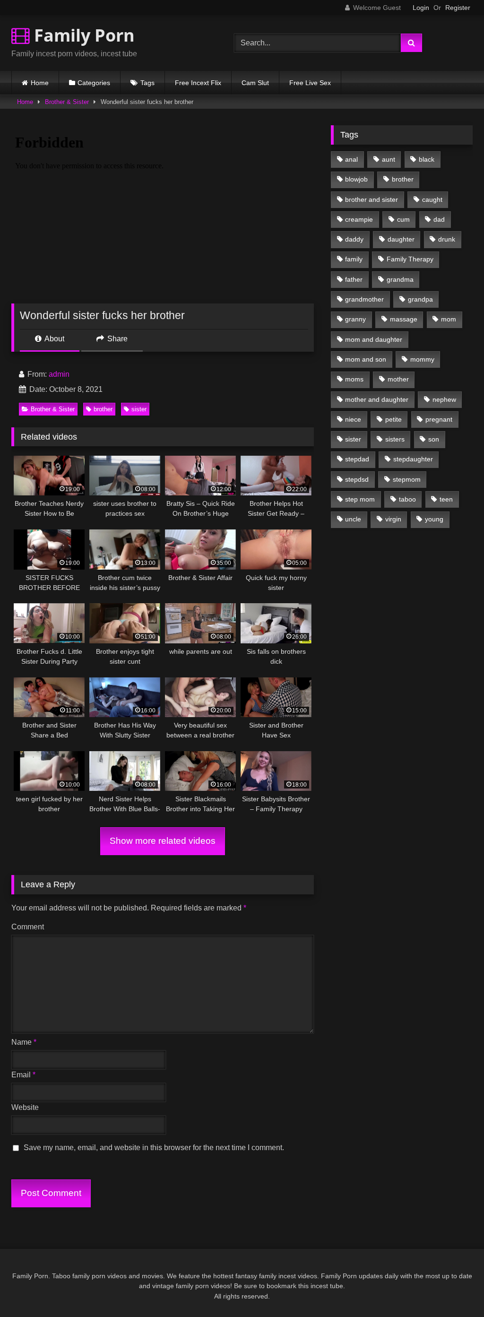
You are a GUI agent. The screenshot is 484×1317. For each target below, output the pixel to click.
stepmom (407, 479)
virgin (393, 519)
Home (40, 83)
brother (103, 409)
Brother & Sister (67, 101)
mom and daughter (373, 339)
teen (446, 499)
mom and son (365, 359)
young (434, 519)
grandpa (420, 299)
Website (25, 1107)
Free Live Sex (310, 83)
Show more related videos (163, 841)
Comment (27, 927)
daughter (401, 239)
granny (355, 319)
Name (23, 1042)
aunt (388, 159)
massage (403, 319)
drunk (446, 239)
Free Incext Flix (198, 83)
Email (23, 1075)
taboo (407, 499)
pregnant (438, 419)
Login (421, 7)
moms (354, 379)
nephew (444, 399)
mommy (422, 359)
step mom (360, 499)
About (53, 339)
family (354, 259)
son (433, 439)
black (426, 159)
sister (139, 409)
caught (432, 199)
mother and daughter (376, 399)
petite (393, 419)
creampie (359, 219)
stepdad (357, 459)
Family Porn (82, 35)
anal (351, 159)
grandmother (364, 299)
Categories (94, 83)
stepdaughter (413, 459)
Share (116, 339)
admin (59, 374)
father (354, 279)
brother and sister (371, 199)
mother (398, 379)
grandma (400, 279)
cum (403, 219)
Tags (147, 83)
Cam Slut (255, 83)
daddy (354, 239)
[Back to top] (454, 1289)
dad (439, 219)
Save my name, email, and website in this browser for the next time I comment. (154, 1148)
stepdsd (357, 479)
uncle (353, 519)
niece (353, 419)
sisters (395, 439)
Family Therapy (410, 259)
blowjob (356, 179)
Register (457, 7)
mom (448, 319)
